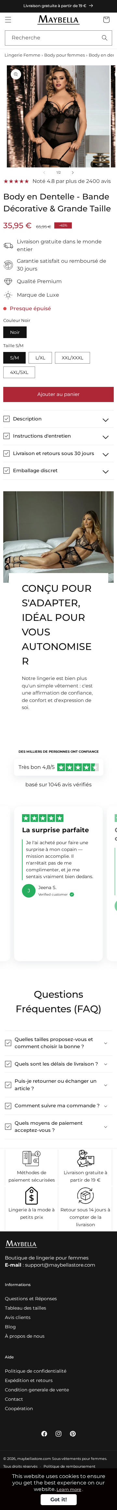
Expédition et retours (29, 1380)
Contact (14, 1399)
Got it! (58, 1499)
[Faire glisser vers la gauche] (44, 172)
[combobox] (58, 38)
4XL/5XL (19, 372)
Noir (15, 332)
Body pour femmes (64, 55)
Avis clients (18, 1317)
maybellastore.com (34, 1458)
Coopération (19, 1408)
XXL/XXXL (72, 358)
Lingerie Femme (22, 55)
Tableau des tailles (25, 1308)
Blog (10, 1327)
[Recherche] (105, 38)
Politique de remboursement (69, 1466)
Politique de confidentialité (35, 1371)
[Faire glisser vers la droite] (73, 172)
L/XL (40, 358)
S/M (14, 358)
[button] (8, 20)
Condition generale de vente (37, 1390)
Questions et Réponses (31, 1299)
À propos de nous (25, 1336)
